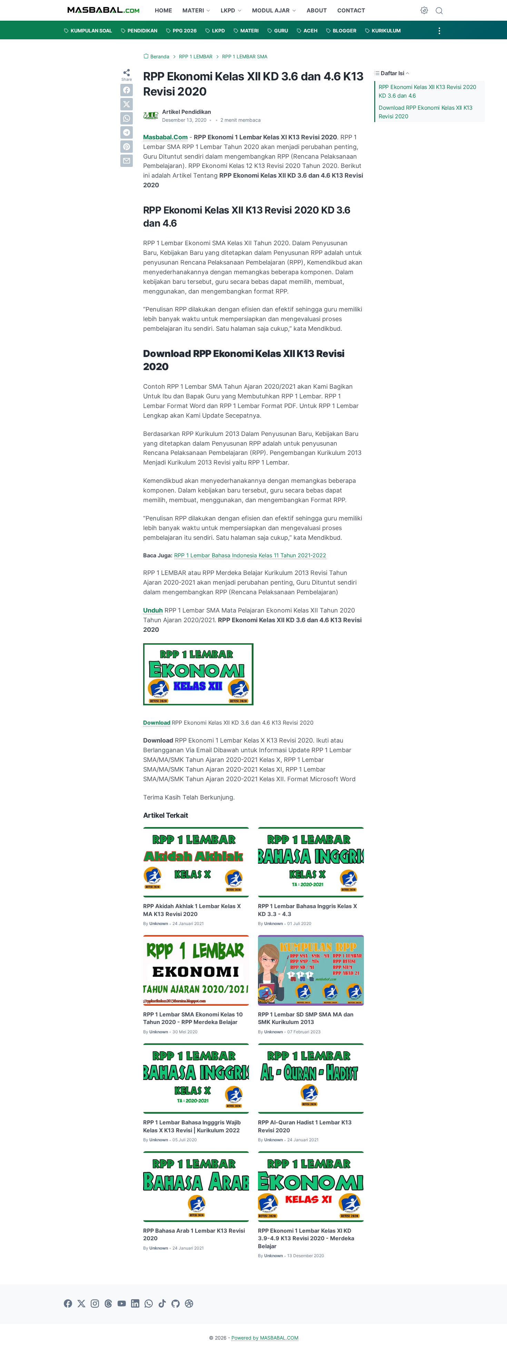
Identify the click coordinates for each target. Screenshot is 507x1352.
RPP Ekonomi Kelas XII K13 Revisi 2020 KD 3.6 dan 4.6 (427, 91)
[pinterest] (126, 146)
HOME (163, 10)
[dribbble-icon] (189, 1304)
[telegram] (126, 132)
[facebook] (126, 90)
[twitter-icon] (81, 1304)
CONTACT (351, 10)
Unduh (153, 610)
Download (156, 722)
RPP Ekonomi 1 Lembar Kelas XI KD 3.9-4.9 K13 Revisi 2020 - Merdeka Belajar (306, 1238)
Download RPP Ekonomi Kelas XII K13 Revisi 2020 (426, 112)
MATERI (193, 10)
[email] (126, 161)
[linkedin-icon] (135, 1304)
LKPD (228, 10)
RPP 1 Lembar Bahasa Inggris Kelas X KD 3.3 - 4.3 (307, 910)
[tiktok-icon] (162, 1304)
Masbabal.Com (165, 137)
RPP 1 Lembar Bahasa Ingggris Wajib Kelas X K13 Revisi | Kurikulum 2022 (192, 1126)
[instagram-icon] (95, 1304)
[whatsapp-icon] (149, 1304)
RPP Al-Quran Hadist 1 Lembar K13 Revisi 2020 (305, 1126)
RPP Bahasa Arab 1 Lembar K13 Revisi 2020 (194, 1234)
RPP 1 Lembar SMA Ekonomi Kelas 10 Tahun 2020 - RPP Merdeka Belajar (193, 1018)
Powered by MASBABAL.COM (264, 1338)
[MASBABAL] (103, 10)
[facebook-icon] (68, 1304)
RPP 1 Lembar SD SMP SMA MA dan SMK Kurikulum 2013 (306, 1018)
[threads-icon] (108, 1304)
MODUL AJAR (271, 10)
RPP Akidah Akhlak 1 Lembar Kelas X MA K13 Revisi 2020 (192, 910)
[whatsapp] (126, 118)
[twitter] (126, 104)
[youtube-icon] (122, 1304)
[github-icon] (175, 1304)
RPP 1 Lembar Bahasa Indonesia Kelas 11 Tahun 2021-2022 (250, 555)
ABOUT (317, 10)
